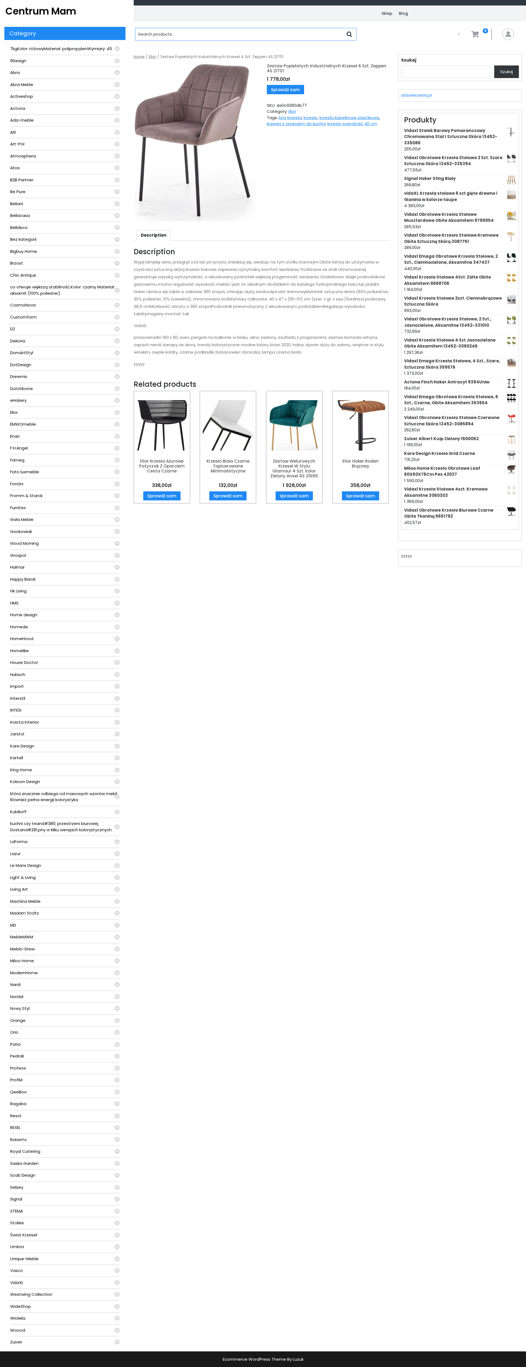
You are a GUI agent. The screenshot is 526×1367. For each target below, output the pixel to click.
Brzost (16, 263)
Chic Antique (23, 275)
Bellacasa (20, 215)
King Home (21, 770)
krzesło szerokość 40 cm (352, 124)
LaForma (18, 841)
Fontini (16, 484)
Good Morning (24, 543)
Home (139, 56)
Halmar (17, 567)
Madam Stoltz (24, 913)
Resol (15, 1116)
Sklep (387, 13)
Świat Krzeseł (23, 1235)
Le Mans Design (25, 865)
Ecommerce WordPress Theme (254, 1359)
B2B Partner (21, 180)
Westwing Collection (31, 1294)
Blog (403, 13)
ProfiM (16, 1080)
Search (349, 34)
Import (17, 686)
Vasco (16, 1270)
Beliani (16, 204)
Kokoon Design (25, 781)
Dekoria (17, 341)
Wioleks (17, 1318)
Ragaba (18, 1104)
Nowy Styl (20, 1008)
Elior (14, 412)
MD (13, 925)
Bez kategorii (23, 239)
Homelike (19, 651)
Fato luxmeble (24, 472)
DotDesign (20, 365)
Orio (14, 1032)
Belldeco (19, 227)
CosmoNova (23, 305)
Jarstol (17, 734)
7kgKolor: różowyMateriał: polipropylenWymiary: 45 (61, 48)
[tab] (153, 235)
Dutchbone (21, 388)
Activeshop (21, 96)
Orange (17, 1020)
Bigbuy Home (23, 251)
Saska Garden (24, 1163)
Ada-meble (22, 120)
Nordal (16, 996)
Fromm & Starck (26, 495)
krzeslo (311, 118)
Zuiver (16, 1342)
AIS (13, 132)
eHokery (18, 400)
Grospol (18, 555)
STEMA (16, 1211)
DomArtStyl (21, 353)
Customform (23, 317)
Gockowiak (21, 531)
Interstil (17, 698)
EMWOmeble (23, 424)
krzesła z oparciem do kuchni (296, 124)
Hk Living (18, 591)
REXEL (15, 1127)
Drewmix (18, 376)
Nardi (15, 984)
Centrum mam (40, 11)
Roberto (18, 1139)
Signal (16, 1199)
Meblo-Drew (22, 949)
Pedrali (17, 1056)
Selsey (16, 1187)
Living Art (19, 889)
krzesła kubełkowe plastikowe (349, 118)
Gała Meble (21, 519)
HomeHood (21, 638)
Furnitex (18, 508)
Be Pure (17, 191)
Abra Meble (21, 84)
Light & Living (23, 877)
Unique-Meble (24, 1259)
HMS (14, 603)
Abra (15, 72)
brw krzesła (290, 118)
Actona (17, 108)
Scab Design (22, 1175)
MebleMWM (21, 937)
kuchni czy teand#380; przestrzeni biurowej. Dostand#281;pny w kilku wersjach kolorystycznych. (61, 827)
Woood (17, 1330)
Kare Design (22, 746)
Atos (15, 168)
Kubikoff (18, 812)
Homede (19, 627)
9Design (18, 61)
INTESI (15, 710)
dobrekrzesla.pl (416, 95)
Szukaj (408, 60)
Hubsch (17, 674)
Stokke (17, 1223)
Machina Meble (25, 901)
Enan (15, 436)
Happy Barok (23, 579)
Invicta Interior (24, 722)
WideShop (20, 1306)
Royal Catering (25, 1151)
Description (153, 235)
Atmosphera (23, 156)
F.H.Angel (19, 448)
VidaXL (16, 1282)
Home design (23, 615)
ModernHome (24, 973)
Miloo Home (22, 961)
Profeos (18, 1068)
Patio (15, 1044)
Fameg (17, 460)
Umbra (17, 1246)
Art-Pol (17, 144)
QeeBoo (18, 1092)
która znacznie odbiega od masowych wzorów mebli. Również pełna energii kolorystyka (64, 797)
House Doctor (24, 662)
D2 (12, 329)
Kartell (16, 758)
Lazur (15, 853)
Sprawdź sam (285, 90)
